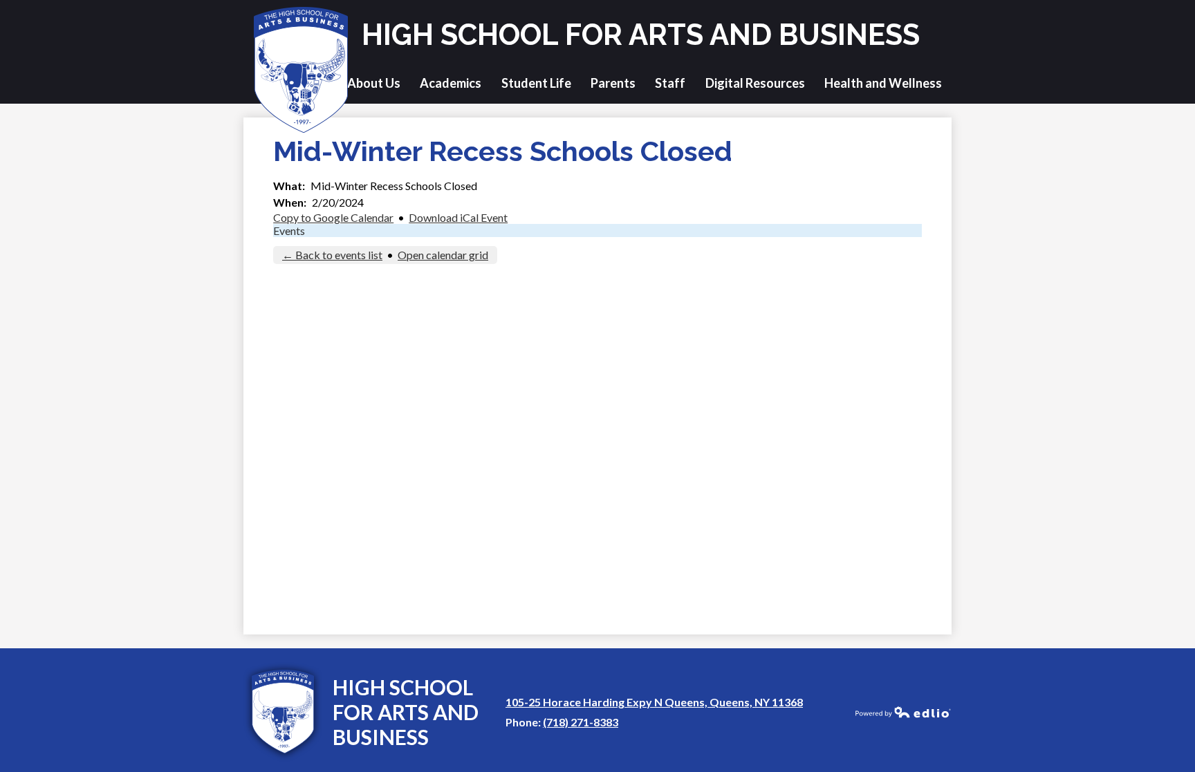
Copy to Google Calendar (333, 217)
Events (289, 230)
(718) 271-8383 (580, 721)
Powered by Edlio (903, 712)
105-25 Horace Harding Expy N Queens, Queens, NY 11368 (654, 701)
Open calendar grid (443, 254)
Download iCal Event (458, 217)
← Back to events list (332, 254)
